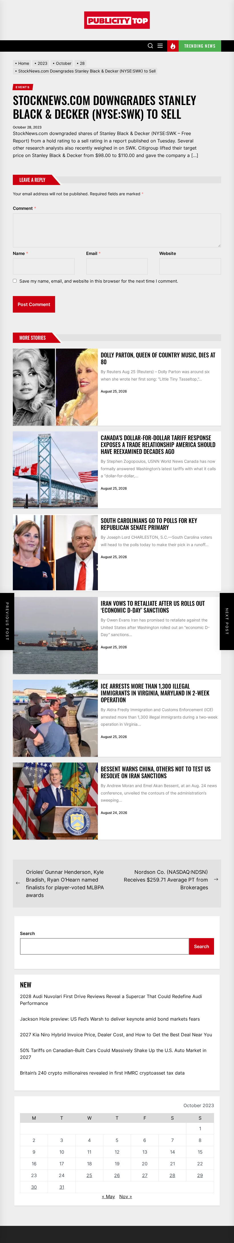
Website (167, 253)
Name (20, 253)
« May (108, 1196)
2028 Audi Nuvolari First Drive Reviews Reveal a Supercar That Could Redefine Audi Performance (111, 999)
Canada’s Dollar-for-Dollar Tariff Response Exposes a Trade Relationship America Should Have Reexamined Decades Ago (158, 444)
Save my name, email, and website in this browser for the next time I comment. (98, 281)
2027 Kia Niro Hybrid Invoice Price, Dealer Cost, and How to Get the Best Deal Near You (116, 1034)
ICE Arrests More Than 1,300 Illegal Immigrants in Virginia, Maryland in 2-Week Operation (155, 693)
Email (93, 253)
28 (172, 1175)
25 (89, 1175)
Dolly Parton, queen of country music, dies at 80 (158, 358)
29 (200, 1175)
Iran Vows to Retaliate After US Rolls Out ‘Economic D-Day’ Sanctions (153, 606)
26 (117, 1175)
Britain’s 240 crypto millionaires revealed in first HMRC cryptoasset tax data (102, 1073)
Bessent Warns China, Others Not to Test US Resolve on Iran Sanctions (156, 772)
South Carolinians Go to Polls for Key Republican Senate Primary (149, 524)
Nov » (125, 1196)
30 (34, 1187)
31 (61, 1187)
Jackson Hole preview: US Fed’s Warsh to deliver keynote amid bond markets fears (110, 1019)
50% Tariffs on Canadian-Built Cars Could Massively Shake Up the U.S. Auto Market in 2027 (113, 1053)
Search (27, 933)
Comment (24, 208)
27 (145, 1175)
